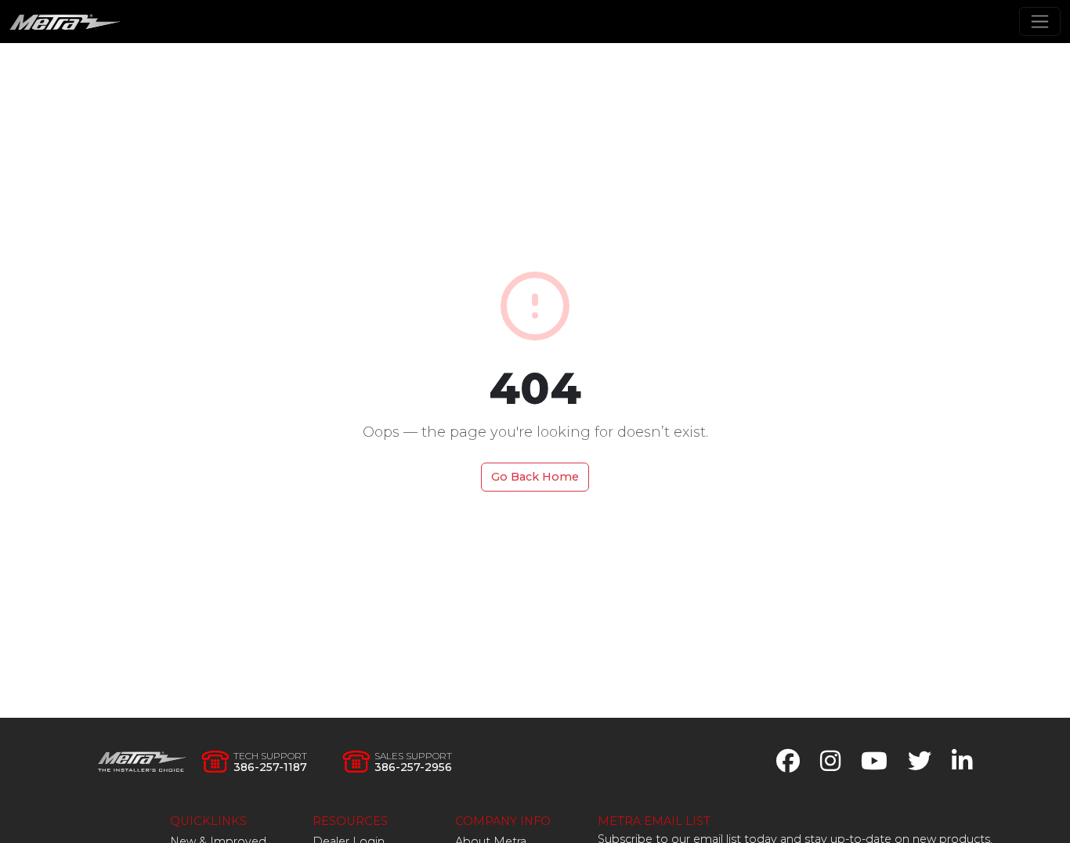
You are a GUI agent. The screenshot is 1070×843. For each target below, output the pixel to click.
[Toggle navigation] (1040, 21)
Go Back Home (535, 477)
